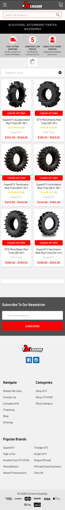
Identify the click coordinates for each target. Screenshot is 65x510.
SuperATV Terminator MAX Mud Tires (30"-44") (48, 251)
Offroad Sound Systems (47, 466)
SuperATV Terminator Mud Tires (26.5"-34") (16, 186)
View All (38, 472)
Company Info (11, 403)
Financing (8, 409)
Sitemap (8, 422)
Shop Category (44, 403)
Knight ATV (40, 453)
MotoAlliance (10, 466)
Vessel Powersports (15, 472)
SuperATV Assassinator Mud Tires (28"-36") (16, 121)
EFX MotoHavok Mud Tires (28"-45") (49, 121)
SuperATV (9, 447)
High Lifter (9, 453)
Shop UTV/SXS (44, 397)
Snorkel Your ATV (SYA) (16, 460)
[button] (60, 73)
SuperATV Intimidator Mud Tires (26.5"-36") (48, 186)
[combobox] (32, 15)
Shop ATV (41, 390)
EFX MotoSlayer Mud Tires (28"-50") (16, 251)
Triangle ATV (41, 447)
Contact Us (9, 397)
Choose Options (16, 113)
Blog (5, 416)
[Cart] (60, 4)
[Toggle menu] (5, 5)
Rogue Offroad (42, 460)
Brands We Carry (12, 390)
